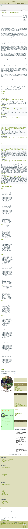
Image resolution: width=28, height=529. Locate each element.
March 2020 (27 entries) (6, 192)
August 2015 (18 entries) (6, 260)
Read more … (3, 105)
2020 (2, 188)
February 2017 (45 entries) (7, 236)
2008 (2, 358)
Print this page (20, 523)
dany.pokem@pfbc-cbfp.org (6, 515)
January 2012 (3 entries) (6, 313)
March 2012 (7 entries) (6, 311)
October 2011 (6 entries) (6, 319)
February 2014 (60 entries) (7, 282)
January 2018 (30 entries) (6, 222)
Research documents (5, 502)
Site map (15, 523)
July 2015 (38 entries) (6, 261)
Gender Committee (18, 426)
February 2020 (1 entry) (6, 193)
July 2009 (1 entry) (5, 350)
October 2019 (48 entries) (6, 199)
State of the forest (18, 378)
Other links (17, 381)
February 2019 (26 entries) (7, 206)
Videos (16, 414)
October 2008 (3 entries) (6, 361)
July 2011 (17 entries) (6, 322)
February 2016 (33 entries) (7, 251)
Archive (2, 503)
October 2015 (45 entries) (6, 258)
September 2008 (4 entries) (7, 362)
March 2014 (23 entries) (6, 281)
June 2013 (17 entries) (6, 293)
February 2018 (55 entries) (7, 221)
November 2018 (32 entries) (7, 211)
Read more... (3, 91)
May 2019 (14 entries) (6, 202)
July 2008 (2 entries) (5, 364)
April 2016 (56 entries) (6, 249)
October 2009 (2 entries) (6, 347)
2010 (2, 330)
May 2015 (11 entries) (6, 263)
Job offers (17, 389)
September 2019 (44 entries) (7, 200)
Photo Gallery (17, 415)
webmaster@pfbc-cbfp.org (5, 520)
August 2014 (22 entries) (6, 275)
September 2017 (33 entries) (7, 229)
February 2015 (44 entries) (7, 267)
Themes (16, 395)
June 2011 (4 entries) (6, 323)
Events (16, 386)
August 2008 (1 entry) (6, 363)
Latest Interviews (18, 413)
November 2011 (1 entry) (6, 318)
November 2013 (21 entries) (7, 287)
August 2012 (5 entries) (6, 306)
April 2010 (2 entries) (6, 338)
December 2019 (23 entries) (7, 197)
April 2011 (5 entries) (6, 325)
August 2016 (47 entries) (6, 245)
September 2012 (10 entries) (7, 305)
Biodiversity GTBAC (18, 423)
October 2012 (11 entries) (6, 304)
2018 (2, 209)
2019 (2, 196)
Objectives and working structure (7, 459)
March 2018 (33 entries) (6, 220)
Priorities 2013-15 (18, 402)
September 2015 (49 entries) (7, 259)
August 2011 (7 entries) (6, 321)
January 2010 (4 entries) (6, 342)
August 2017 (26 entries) (6, 230)
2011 (2, 315)
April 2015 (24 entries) (6, 264)
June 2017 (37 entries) (6, 232)
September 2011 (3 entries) (7, 320)
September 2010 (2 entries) (7, 335)
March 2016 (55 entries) (6, 250)
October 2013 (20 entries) (6, 288)
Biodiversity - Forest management (18, 397)
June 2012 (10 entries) (6, 308)
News (16, 387)
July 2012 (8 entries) (5, 307)
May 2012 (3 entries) (6, 309)
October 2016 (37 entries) (6, 243)
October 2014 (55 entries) (6, 273)
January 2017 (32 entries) (6, 237)
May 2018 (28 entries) (6, 218)
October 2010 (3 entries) (6, 334)
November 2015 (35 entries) (7, 257)
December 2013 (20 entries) (7, 286)
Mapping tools (17, 379)
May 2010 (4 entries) (6, 337)
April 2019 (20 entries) (6, 204)
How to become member (6, 484)
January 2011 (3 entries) (6, 329)
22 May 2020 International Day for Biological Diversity (11, 176)
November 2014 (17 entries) (7, 272)
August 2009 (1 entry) (6, 349)
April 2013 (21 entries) (6, 295)
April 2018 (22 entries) (6, 219)
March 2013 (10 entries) (6, 296)
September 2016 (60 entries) (7, 244)
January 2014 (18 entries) (6, 283)
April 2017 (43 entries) (6, 234)
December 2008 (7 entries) (7, 359)
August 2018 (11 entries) (6, 214)
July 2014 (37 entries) (6, 276)
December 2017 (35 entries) (7, 225)
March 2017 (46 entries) (6, 235)
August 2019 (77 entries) (6, 201)
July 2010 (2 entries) (5, 336)
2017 (2, 224)
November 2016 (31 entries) (7, 242)
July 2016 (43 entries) (6, 246)
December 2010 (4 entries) (7, 332)
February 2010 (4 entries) (6, 341)
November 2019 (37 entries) (7, 198)
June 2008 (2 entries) (6, 366)
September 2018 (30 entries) (7, 213)
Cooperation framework (5, 460)
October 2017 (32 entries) (6, 227)
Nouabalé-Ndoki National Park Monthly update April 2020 (11, 108)
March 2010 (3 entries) (6, 339)
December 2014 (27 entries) (7, 271)
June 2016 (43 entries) (6, 247)
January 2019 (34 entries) (6, 207)
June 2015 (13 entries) (6, 262)
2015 (2, 254)
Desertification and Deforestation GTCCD (19, 425)
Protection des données (8, 523)
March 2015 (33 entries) (6, 266)
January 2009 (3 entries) (6, 356)
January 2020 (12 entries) (6, 194)
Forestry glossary (18, 404)
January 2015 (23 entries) (6, 268)
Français (12, 454)
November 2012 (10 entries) (7, 302)
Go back (2, 93)
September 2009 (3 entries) (7, 348)
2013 (2, 285)
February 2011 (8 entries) (6, 328)
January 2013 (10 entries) (6, 298)
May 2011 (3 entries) (5, 324)
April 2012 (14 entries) (6, 310)
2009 (2, 343)
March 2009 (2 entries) (6, 354)
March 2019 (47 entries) (6, 205)
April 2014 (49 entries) (6, 280)
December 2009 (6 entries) (7, 345)
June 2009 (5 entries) (6, 351)
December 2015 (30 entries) (7, 256)
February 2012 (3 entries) (6, 312)
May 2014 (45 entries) (6, 279)
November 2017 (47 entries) (7, 226)
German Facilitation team (6, 467)
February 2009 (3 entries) (6, 355)
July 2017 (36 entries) (6, 231)
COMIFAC (3, 461)
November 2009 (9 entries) (7, 346)
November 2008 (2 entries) (7, 360)
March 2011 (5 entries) (6, 326)
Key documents (4, 501)
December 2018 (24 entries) (7, 210)
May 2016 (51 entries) (6, 248)
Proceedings (17, 388)
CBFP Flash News (18, 390)
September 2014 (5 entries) (7, 274)
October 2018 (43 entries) (6, 212)
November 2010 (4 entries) (7, 333)
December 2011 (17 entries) (7, 317)
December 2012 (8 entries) (7, 301)
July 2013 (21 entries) (6, 292)
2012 (2, 300)
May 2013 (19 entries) (6, 294)
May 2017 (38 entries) (6, 233)
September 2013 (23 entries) (7, 289)
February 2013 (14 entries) (7, 297)
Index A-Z (16, 403)
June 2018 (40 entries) (6, 217)
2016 (2, 239)
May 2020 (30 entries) (6, 189)
